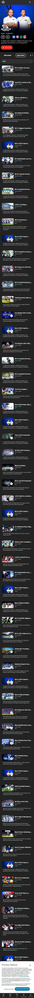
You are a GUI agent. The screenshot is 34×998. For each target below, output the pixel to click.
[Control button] (30, 965)
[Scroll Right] (32, 55)
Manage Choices (9, 989)
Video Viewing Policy (14, 979)
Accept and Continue (22, 989)
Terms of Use (23, 985)
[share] (3, 37)
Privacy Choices (6, 982)
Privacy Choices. (24, 976)
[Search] (30, 2)
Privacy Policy (19, 972)
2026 (4, 61)
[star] (8, 37)
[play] (11, 70)
